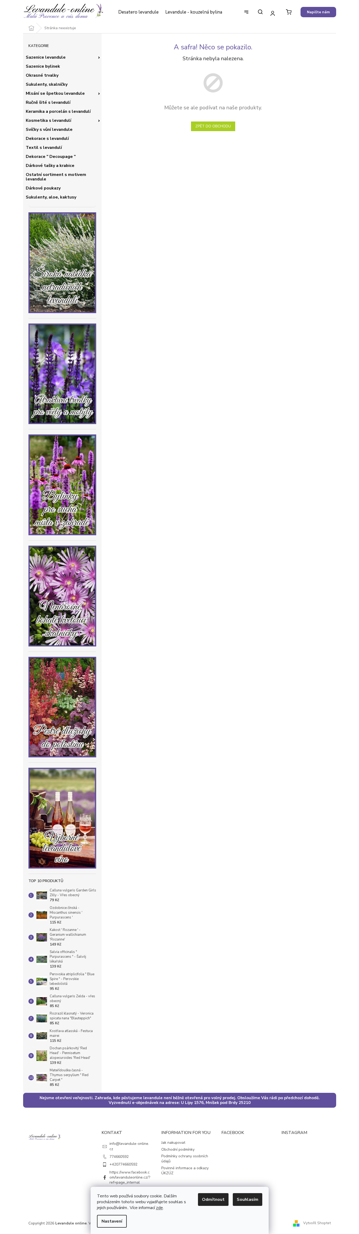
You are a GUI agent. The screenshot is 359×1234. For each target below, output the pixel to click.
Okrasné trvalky (42, 75)
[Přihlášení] (273, 13)
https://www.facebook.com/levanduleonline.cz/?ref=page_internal (129, 1177)
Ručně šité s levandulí (48, 102)
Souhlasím (247, 1199)
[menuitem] (138, 12)
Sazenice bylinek (43, 66)
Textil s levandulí (44, 147)
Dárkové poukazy (43, 188)
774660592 (119, 1156)
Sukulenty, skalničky (46, 84)
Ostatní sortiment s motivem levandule (56, 177)
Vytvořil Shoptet (317, 1223)
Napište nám (318, 12)
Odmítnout (213, 1199)
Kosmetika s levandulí (48, 120)
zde (159, 1208)
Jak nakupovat (173, 1142)
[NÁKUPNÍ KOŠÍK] (288, 12)
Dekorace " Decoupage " (51, 156)
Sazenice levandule (46, 57)
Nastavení (112, 1221)
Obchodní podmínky (178, 1149)
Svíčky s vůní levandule (49, 129)
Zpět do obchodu (213, 126)
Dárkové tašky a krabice (50, 166)
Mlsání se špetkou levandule (55, 93)
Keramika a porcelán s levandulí (58, 111)
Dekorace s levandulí (47, 138)
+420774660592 (123, 1164)
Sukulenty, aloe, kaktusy (51, 197)
